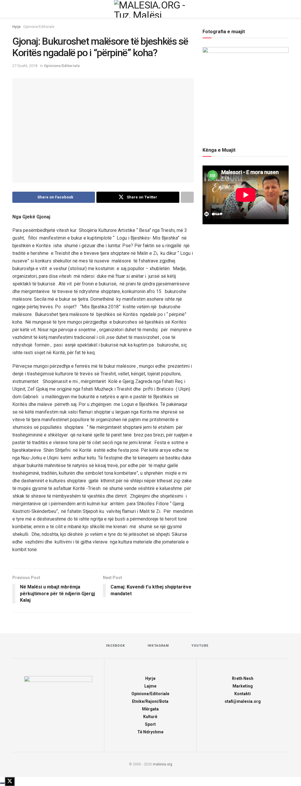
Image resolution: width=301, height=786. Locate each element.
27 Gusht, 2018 (24, 65)
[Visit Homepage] (150, 9)
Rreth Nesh (242, 678)
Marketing (243, 686)
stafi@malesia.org (243, 701)
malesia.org (162, 764)
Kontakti (242, 693)
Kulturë (150, 716)
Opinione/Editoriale (38, 27)
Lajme (150, 686)
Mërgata (150, 709)
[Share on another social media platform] (187, 197)
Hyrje (16, 27)
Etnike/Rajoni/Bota (150, 701)
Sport (150, 724)
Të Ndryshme (150, 732)
